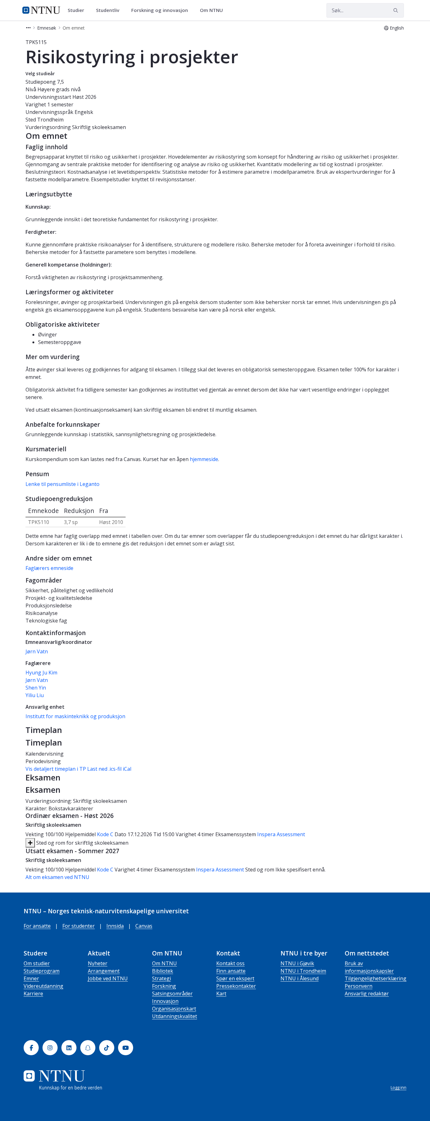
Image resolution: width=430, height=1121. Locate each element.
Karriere (33, 993)
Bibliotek (162, 970)
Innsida (115, 925)
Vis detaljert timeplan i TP (55, 768)
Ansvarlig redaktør (367, 993)
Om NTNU (164, 963)
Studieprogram (41, 970)
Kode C (105, 834)
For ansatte (37, 925)
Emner (31, 978)
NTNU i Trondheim (303, 970)
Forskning (164, 986)
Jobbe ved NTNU (108, 978)
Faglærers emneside (49, 568)
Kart (221, 993)
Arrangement (104, 970)
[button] (28, 28)
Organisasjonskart (174, 1008)
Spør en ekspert (235, 978)
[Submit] (397, 10)
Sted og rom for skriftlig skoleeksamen (81, 842)
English (397, 28)
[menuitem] (78, 10)
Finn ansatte (231, 970)
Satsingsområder (172, 993)
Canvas (143, 925)
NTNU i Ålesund (299, 978)
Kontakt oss (230, 963)
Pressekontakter (236, 986)
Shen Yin (35, 687)
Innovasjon (165, 1001)
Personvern (358, 986)
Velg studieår (40, 73)
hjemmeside (204, 459)
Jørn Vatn (36, 651)
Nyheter (97, 963)
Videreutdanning (43, 986)
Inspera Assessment (281, 834)
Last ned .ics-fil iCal (109, 768)
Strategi (161, 978)
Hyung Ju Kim (41, 672)
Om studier (37, 963)
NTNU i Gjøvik (297, 963)
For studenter (78, 925)
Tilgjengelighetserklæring (375, 978)
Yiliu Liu (34, 695)
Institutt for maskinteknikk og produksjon (75, 716)
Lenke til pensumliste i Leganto (62, 484)
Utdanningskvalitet (174, 1016)
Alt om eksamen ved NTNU (57, 877)
